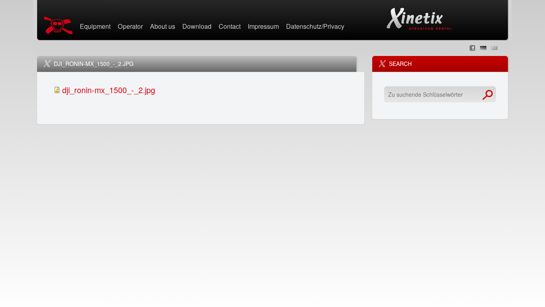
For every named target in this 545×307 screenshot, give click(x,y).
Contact (230, 27)
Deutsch (483, 48)
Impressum (263, 27)
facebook (472, 48)
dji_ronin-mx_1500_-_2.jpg (108, 90)
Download (196, 27)
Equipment (95, 27)
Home (60, 25)
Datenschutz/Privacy (315, 27)
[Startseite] (419, 18)
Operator (130, 27)
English (494, 48)
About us (162, 27)
